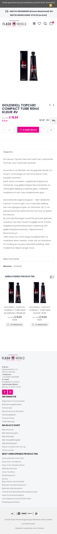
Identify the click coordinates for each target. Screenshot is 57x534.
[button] (39, 23)
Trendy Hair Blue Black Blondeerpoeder (19, 491)
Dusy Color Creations (11, 461)
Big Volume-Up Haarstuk (13, 481)
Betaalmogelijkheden (12, 404)
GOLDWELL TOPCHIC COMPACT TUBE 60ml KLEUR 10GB (39, 310)
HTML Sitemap (8, 421)
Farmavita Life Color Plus (13, 458)
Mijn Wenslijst (8, 436)
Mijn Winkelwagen (10, 433)
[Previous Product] (49, 105)
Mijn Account (7, 429)
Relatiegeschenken (11, 502)
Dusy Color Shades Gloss (13, 465)
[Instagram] (10, 392)
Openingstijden (9, 414)
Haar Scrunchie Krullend (13, 495)
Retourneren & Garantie (13, 411)
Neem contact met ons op (14, 446)
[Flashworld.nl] (14, 23)
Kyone (5, 478)
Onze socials (8, 450)
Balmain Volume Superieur (14, 485)
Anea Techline (8, 472)
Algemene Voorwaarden (13, 401)
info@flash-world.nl (11, 382)
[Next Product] (53, 105)
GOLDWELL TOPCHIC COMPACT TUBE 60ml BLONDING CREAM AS (14, 310)
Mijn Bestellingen (9, 443)
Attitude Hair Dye (9, 468)
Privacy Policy (8, 418)
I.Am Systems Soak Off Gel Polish (16, 498)
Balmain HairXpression (12, 488)
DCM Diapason (8, 475)
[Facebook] (4, 392)
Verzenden (7, 408)
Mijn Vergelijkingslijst (11, 440)
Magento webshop (24, 528)
